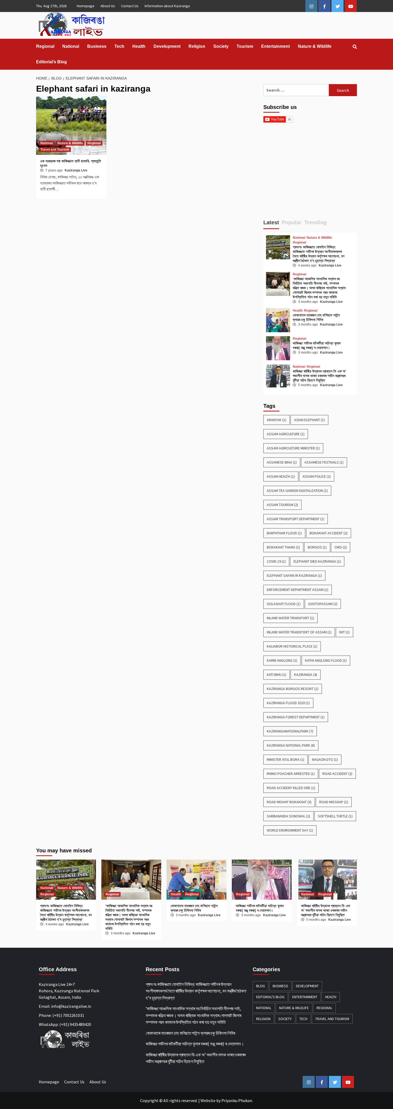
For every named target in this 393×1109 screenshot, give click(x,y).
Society (221, 46)
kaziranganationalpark (290, 731)
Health (138, 46)
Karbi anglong (282, 660)
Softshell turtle (335, 816)
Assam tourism (282, 504)
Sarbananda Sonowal (288, 816)
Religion (196, 46)
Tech (119, 46)
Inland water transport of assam (299, 632)
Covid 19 (276, 561)
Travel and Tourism (54, 149)
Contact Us (129, 5)
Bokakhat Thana (283, 547)
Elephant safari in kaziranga (294, 575)
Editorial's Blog (270, 996)
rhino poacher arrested (291, 773)
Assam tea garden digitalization (297, 490)
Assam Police (317, 476)
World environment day (290, 830)
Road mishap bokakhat (289, 802)
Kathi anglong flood (326, 660)
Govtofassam (322, 603)
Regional (45, 46)
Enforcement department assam (297, 589)
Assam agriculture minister (293, 448)
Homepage (85, 5)
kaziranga (305, 674)
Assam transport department (295, 518)
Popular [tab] (292, 222)
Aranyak (276, 419)
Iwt (344, 632)
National (70, 46)
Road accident (337, 773)
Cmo (340, 547)
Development (166, 46)
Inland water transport (290, 618)
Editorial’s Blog (51, 62)
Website (208, 1100)
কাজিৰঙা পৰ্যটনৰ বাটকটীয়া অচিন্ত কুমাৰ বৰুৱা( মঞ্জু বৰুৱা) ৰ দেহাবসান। (316, 345)
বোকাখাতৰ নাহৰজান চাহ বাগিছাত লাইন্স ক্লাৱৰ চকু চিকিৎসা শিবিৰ (316, 317)
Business (96, 46)
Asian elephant (309, 419)
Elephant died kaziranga (317, 561)
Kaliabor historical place (292, 646)
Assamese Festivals (324, 462)
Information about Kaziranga (167, 5)
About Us (108, 5)
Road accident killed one (291, 787)
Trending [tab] (315, 222)
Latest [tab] (271, 222)
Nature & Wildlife (315, 46)
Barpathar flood (284, 533)
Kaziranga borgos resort (292, 688)
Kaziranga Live (76, 170)
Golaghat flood (283, 603)
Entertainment (275, 46)
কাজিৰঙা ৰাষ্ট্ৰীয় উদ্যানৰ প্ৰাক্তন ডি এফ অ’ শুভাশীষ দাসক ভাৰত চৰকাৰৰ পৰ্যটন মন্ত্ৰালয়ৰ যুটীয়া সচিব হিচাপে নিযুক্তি (319, 375)
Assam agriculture (286, 434)
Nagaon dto (325, 759)
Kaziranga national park (291, 745)
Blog (260, 985)
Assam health (281, 476)
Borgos (317, 547)
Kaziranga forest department (296, 717)
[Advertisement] (310, 173)
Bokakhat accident (329, 533)
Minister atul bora (285, 759)
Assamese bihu (282, 462)
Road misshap (333, 802)
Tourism (245, 46)
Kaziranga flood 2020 (288, 702)
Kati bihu (276, 674)
